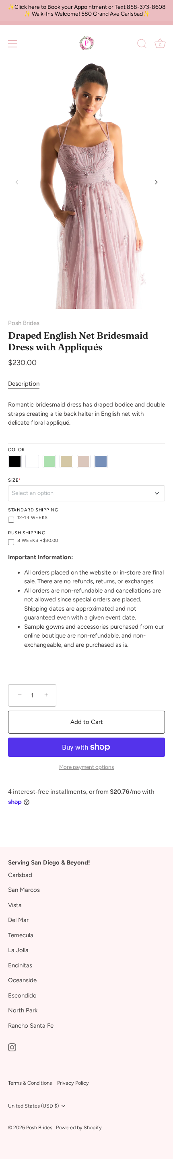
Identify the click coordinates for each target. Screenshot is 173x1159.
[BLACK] (15, 461)
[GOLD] (66, 461)
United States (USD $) (33, 1106)
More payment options (86, 767)
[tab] (27, 383)
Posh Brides (23, 323)
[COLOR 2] (32, 461)
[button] (17, 182)
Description (23, 383)
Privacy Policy (73, 1083)
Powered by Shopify (79, 1127)
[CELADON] (49, 461)
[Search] (142, 45)
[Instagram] (12, 1046)
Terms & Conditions (30, 1083)
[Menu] (13, 44)
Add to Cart (86, 722)
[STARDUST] (101, 461)
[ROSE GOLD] (84, 461)
